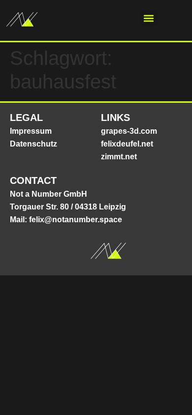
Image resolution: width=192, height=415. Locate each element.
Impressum (31, 131)
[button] (149, 18)
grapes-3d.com (129, 131)
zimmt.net (119, 156)
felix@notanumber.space (75, 219)
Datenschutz (33, 144)
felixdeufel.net (127, 144)
